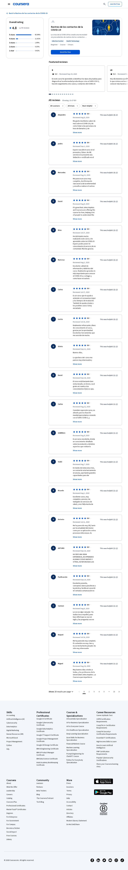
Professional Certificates (15, 805)
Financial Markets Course (75, 744)
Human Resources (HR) (14, 734)
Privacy (69, 794)
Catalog (9, 798)
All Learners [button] (55, 106)
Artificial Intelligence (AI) (15, 719)
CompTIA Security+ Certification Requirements (106, 732)
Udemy (9, 839)
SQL (8, 749)
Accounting (10, 715)
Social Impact (11, 832)
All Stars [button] (71, 106)
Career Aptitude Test (104, 715)
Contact (69, 805)
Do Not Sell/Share (73, 824)
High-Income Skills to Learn (106, 741)
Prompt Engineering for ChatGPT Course (75, 755)
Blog (38, 794)
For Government (12, 820)
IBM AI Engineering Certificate (47, 749)
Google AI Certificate (44, 719)
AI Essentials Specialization (76, 719)
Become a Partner (13, 828)
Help (68, 798)
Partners (39, 787)
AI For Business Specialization (77, 722)
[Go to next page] (119, 691)
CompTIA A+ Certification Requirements (105, 726)
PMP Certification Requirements (102, 752)
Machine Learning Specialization (72, 748)
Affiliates (69, 817)
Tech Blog (40, 802)
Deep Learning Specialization (77, 734)
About (8, 783)
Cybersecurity (11, 723)
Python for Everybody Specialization (74, 761)
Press (68, 783)
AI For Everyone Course (75, 726)
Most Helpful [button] (87, 106)
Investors (70, 787)
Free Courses (11, 835)
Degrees (9, 813)
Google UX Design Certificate (47, 745)
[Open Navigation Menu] (9, 4)
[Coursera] (21, 4)
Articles (69, 809)
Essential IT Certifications (106, 738)
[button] (61, 692)
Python (9, 745)
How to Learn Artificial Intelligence (104, 746)
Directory (70, 813)
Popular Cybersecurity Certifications (104, 759)
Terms (68, 791)
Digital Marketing (12, 730)
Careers (9, 794)
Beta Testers (41, 791)
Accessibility (71, 802)
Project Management (14, 741)
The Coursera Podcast (44, 798)
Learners (39, 783)
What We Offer (11, 787)
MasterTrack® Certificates (16, 809)
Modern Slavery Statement (76, 820)
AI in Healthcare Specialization (77, 730)
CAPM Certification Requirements (103, 720)
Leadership (10, 791)
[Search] (105, 4)
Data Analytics (11, 726)
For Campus (10, 824)
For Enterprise (11, 817)
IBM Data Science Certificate (47, 759)
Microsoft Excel (12, 738)
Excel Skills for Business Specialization (75, 738)
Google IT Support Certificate (47, 735)
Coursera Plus (11, 802)
